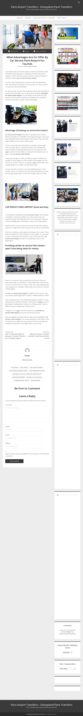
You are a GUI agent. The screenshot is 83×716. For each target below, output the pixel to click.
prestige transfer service (21, 380)
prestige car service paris (34, 377)
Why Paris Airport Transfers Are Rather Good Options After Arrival (38, 336)
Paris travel (61, 18)
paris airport (24, 367)
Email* (7, 435)
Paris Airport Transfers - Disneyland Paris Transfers (41, 7)
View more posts (27, 360)
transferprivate (35, 380)
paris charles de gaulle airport (18, 371)
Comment (8, 405)
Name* (7, 426)
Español (28, 18)
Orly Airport (14, 367)
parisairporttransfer (18, 377)
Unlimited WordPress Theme (35, 714)
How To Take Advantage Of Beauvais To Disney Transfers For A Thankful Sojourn (15, 336)
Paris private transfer (30, 66)
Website (7, 443)
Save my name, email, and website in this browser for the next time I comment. (27, 455)
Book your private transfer (44, 18)
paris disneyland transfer (37, 371)
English (20, 18)
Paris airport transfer (36, 367)
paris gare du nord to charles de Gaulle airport (27, 374)
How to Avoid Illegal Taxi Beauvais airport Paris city (67, 632)
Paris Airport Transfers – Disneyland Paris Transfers (41, 704)
